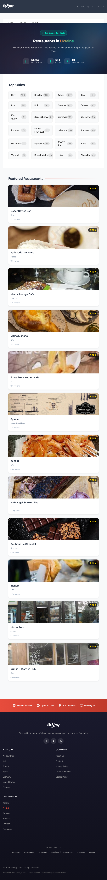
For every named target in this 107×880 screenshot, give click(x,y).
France (6, 766)
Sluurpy (6, 787)
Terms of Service (63, 771)
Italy (5, 761)
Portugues (7, 829)
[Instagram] (53, 741)
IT (78, 7)
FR (93, 7)
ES (88, 7)
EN (83, 7)
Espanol (6, 813)
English (6, 808)
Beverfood (55, 852)
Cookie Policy (62, 777)
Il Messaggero (29, 852)
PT (103, 7)
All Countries (8, 756)
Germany (7, 777)
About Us (60, 756)
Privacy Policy (62, 766)
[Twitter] (61, 741)
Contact (59, 761)
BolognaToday (68, 852)
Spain (5, 771)
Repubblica (16, 852)
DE (98, 7)
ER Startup (81, 852)
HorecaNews (42, 852)
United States (9, 782)
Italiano (6, 803)
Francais (6, 818)
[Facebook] (46, 741)
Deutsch (6, 823)
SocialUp (92, 852)
